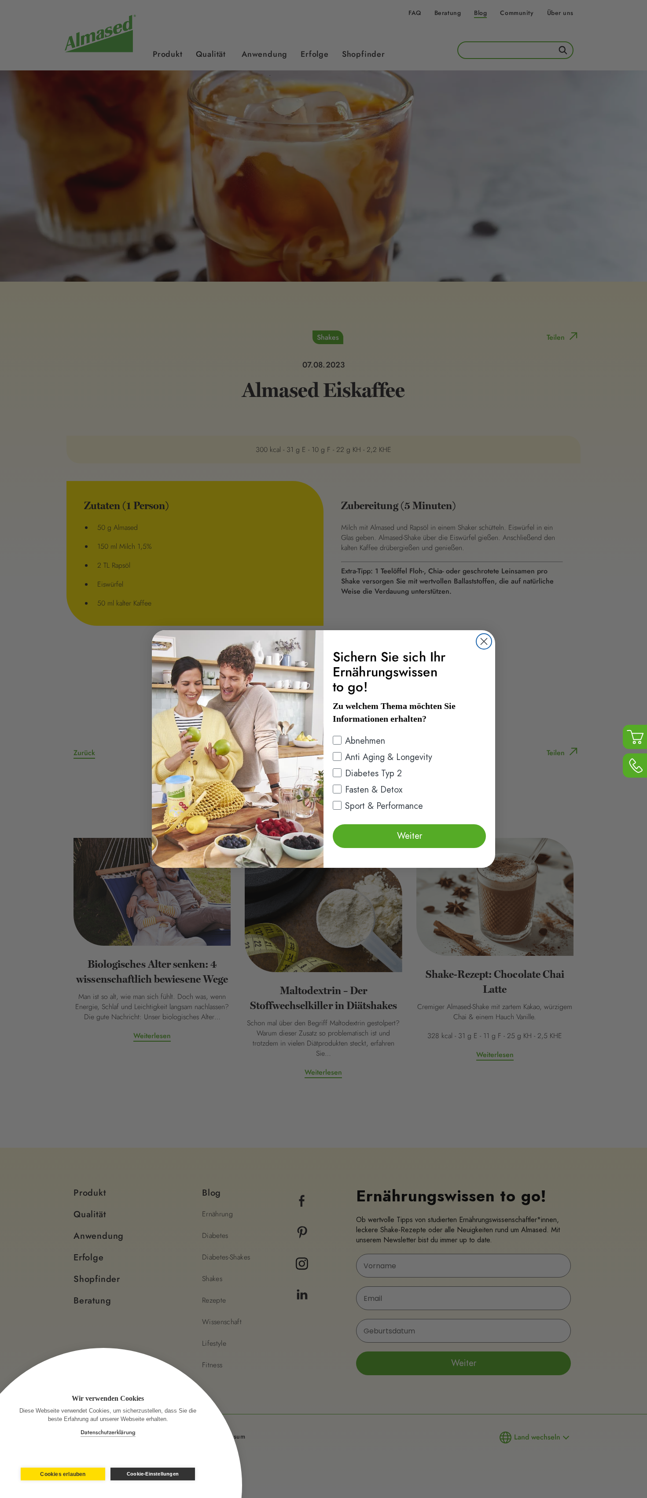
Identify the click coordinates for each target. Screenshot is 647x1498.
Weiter (409, 836)
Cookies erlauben (62, 1474)
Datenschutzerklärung (108, 1432)
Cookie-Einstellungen (153, 1473)
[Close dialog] (484, 641)
